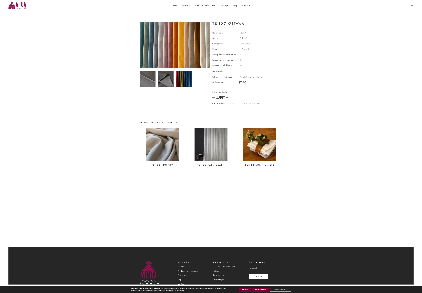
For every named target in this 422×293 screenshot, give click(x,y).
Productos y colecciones (187, 271)
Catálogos (182, 275)
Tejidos (259, 103)
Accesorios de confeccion (224, 267)
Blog (179, 280)
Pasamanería (219, 275)
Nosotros (181, 267)
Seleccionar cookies (281, 289)
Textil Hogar (218, 280)
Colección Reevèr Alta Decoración (240, 103)
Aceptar (245, 289)
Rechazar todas (260, 289)
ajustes (181, 291)
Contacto (181, 284)
